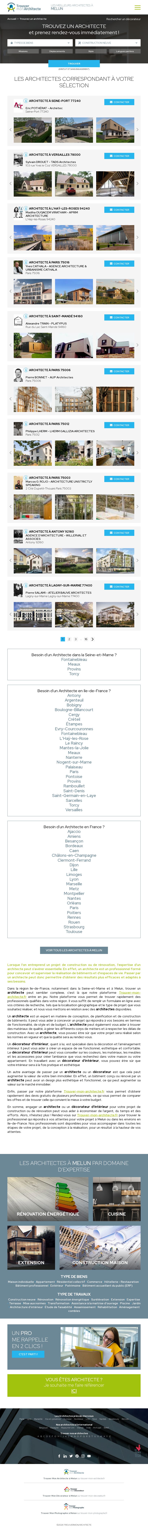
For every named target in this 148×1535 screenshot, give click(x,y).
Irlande (80, 1427)
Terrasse (15, 1303)
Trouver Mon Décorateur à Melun (60, 1495)
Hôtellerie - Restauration (121, 1282)
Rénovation (45, 1299)
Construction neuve (22, 1299)
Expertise (133, 1299)
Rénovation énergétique (72, 1299)
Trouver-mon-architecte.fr (84, 1091)
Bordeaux (78, 1419)
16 (86, 639)
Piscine (125, 1303)
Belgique (43, 1427)
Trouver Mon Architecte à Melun (60, 1478)
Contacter (121, 102)
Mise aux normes (34, 1303)
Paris (21, 1419)
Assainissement (85, 1307)
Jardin (136, 1303)
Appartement (45, 1282)
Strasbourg (114, 1419)
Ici (74, 1391)
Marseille (38, 1419)
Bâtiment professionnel (32, 1285)
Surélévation (100, 1299)
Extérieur (56, 1285)
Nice (94, 1419)
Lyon (29, 1419)
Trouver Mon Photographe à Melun (59, 1513)
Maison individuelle (21, 1282)
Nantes (102, 1419)
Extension (118, 1299)
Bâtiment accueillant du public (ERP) (107, 1285)
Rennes (125, 1419)
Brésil (106, 1427)
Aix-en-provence (53, 1419)
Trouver (74, 63)
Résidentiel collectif (71, 1282)
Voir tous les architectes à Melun (74, 950)
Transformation (58, 1303)
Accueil (11, 18)
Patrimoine (72, 1285)
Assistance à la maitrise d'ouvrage (94, 1303)
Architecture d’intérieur (26, 1307)
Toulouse (67, 1419)
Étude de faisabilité (58, 1307)
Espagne (54, 1427)
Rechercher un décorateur (123, 19)
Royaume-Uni (67, 1427)
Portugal (97, 1427)
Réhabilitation (107, 1307)
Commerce (94, 1282)
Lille (88, 1419)
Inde (88, 1427)
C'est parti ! (28, 1354)
